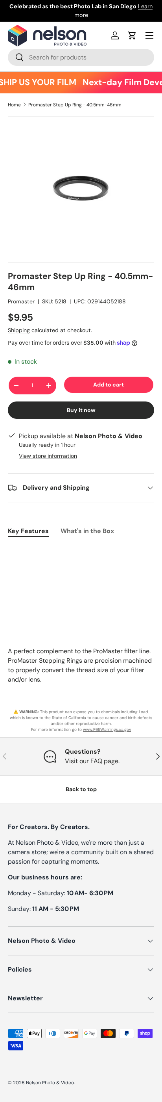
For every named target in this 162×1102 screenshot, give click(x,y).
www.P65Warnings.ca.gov (107, 729)
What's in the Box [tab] (87, 531)
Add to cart (108, 384)
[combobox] (81, 57)
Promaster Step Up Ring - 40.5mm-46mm (75, 104)
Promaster (21, 301)
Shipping (19, 330)
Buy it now (81, 410)
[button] (132, 35)
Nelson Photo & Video (50, 1083)
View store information (48, 455)
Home (14, 104)
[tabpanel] (81, 551)
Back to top (81, 789)
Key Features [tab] (28, 531)
